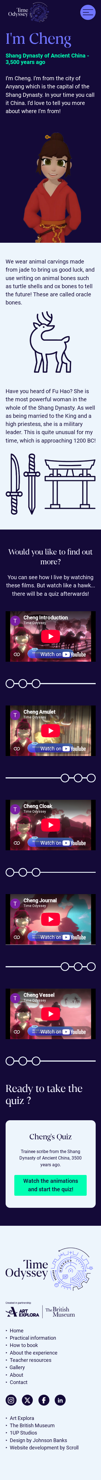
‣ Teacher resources (28, 1360)
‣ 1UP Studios (21, 1433)
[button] (88, 12)
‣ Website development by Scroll (42, 1448)
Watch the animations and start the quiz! (50, 1185)
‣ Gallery (15, 1367)
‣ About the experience (34, 1353)
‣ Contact (16, 1382)
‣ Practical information (31, 1338)
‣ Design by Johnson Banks (36, 1440)
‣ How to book (22, 1345)
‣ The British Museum (30, 1425)
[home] (27, 12)
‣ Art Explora (20, 1418)
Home (15, 1331)
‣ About (14, 1375)
